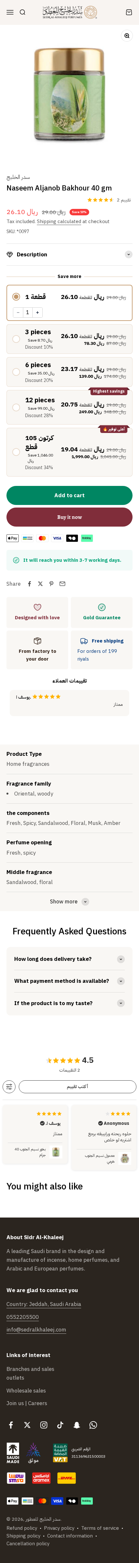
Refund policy (21, 1528)
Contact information (70, 1535)
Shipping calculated (59, 221)
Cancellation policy (27, 1543)
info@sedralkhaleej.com (36, 1330)
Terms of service (100, 1528)
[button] (69, 297)
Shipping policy (23, 1535)
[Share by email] (62, 583)
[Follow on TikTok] (60, 1425)
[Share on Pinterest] (51, 583)
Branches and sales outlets (30, 1373)
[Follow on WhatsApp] (93, 1425)
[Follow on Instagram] (43, 1425)
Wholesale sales (26, 1391)
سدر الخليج (18, 177)
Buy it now (69, 517)
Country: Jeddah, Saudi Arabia (43, 1304)
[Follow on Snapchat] (76, 1425)
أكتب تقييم (77, 1086)
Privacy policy (59, 1528)
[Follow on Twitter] (27, 1425)
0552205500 (22, 1317)
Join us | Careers (26, 1403)
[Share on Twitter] (40, 583)
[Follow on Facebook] (10, 1425)
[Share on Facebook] (29, 583)
